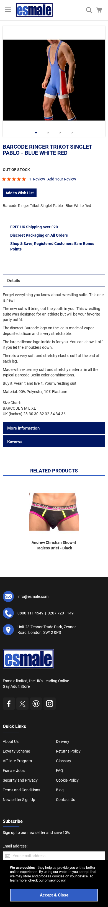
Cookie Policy (67, 780)
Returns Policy (68, 751)
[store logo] (34, 9)
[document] (54, 883)
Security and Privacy (20, 780)
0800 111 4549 (30, 613)
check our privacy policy (46, 880)
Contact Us (65, 799)
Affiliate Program (17, 761)
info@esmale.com (32, 596)
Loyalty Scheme (16, 751)
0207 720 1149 (61, 613)
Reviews (14, 441)
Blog (60, 790)
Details (13, 280)
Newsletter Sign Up (19, 799)
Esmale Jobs (14, 770)
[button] (36, 132)
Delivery (62, 741)
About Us (11, 741)
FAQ (59, 770)
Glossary (63, 761)
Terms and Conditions (21, 790)
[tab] (54, 280)
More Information (23, 428)
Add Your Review (61, 179)
